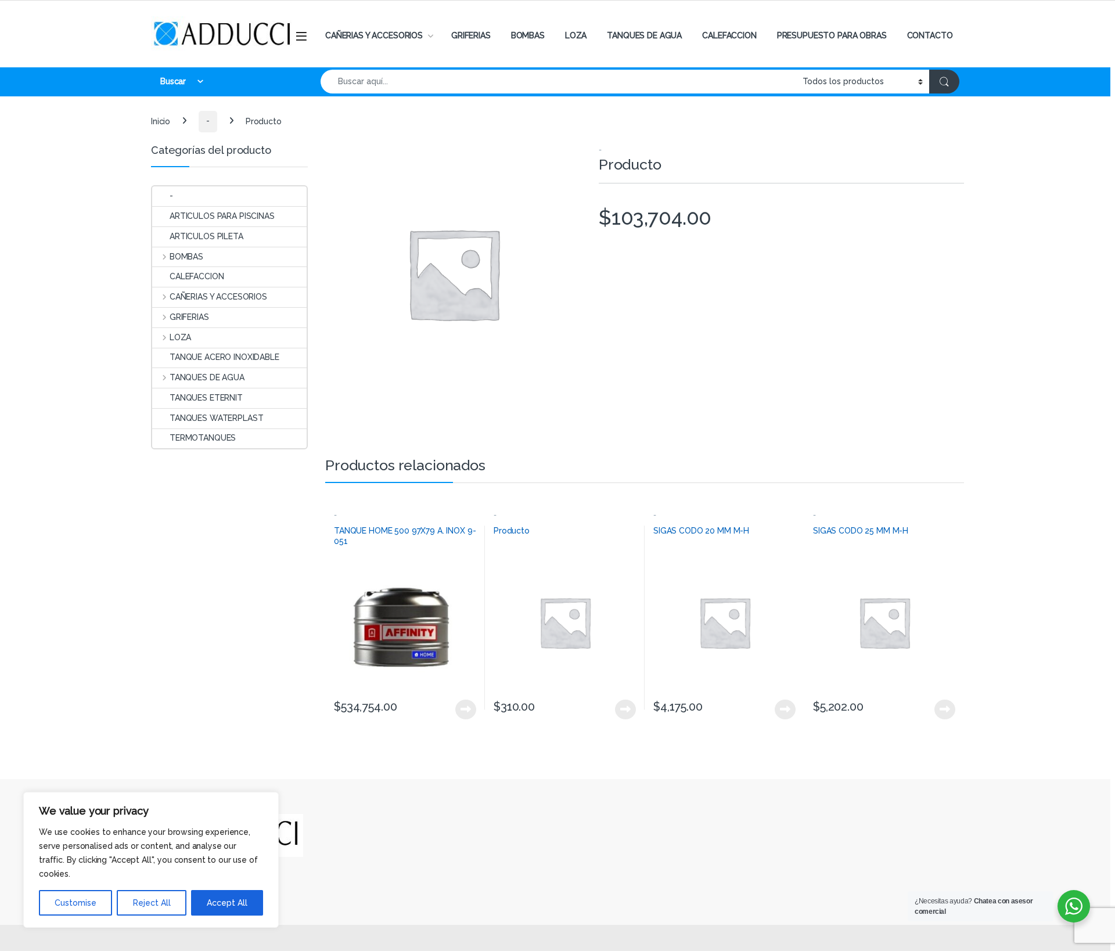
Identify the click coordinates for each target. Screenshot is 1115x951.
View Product (460, 709)
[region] (151, 860)
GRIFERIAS (471, 35)
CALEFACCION (729, 35)
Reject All (152, 902)
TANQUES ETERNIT (206, 397)
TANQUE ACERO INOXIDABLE (224, 357)
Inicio (160, 120)
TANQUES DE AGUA (644, 35)
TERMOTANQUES (203, 437)
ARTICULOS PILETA (206, 236)
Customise (75, 902)
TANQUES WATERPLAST (216, 418)
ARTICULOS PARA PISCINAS (222, 216)
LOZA (576, 35)
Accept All (227, 902)
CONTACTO (930, 35)
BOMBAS (528, 35)
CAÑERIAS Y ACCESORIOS (374, 35)
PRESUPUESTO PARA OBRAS (832, 35)
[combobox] (558, 81)
